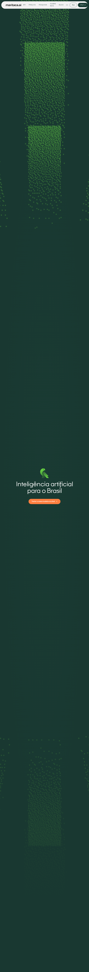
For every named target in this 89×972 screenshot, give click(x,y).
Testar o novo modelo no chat (43, 501)
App (73, 5)
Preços (32, 5)
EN (67, 5)
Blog (61, 5)
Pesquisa (43, 5)
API (24, 5)
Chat (82, 5)
